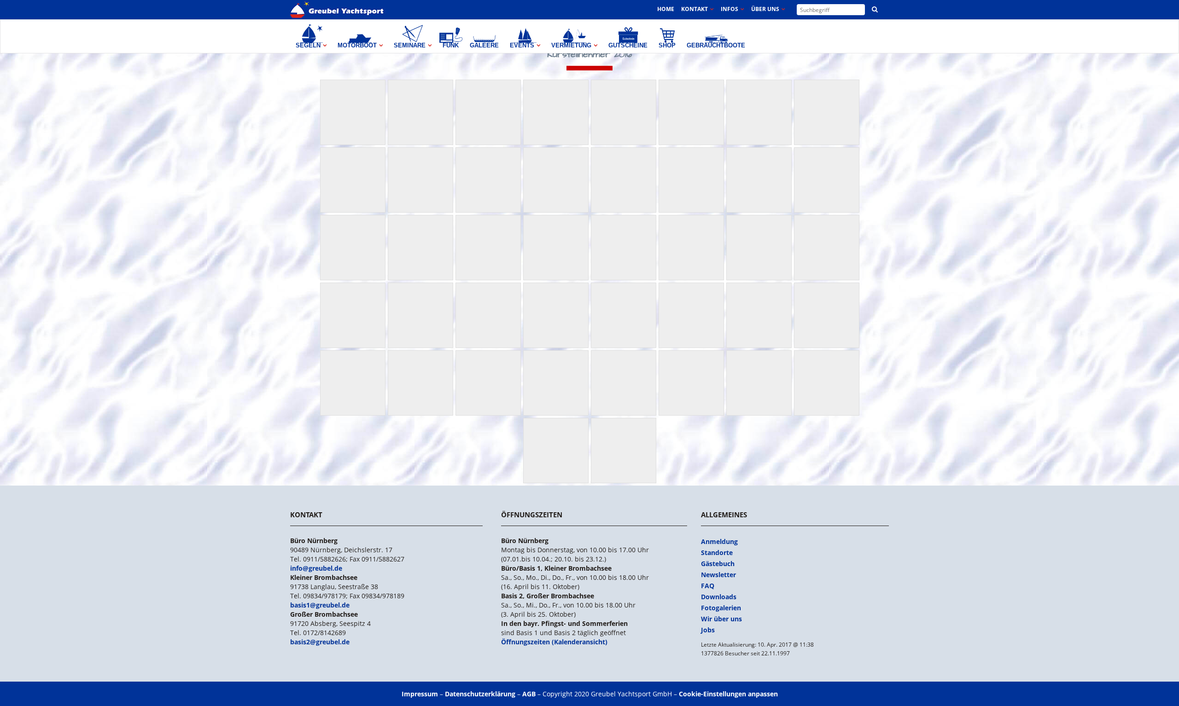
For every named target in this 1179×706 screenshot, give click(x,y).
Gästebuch (718, 563)
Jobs (708, 629)
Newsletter (718, 574)
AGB (529, 693)
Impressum (420, 693)
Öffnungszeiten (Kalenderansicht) (554, 641)
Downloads (718, 596)
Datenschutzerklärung (480, 693)
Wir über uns (721, 618)
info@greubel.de (316, 568)
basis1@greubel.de (320, 605)
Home (665, 9)
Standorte (717, 552)
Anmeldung (719, 541)
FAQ (707, 585)
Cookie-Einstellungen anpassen (728, 693)
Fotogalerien (721, 607)
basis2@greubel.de (320, 641)
